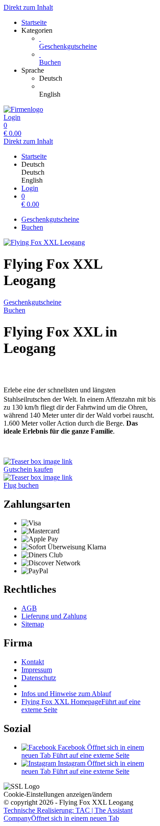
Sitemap (32, 624)
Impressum (36, 669)
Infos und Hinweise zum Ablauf (66, 693)
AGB (29, 608)
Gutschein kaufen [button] (28, 469)
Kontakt (32, 661)
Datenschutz (38, 677)
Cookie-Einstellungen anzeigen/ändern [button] (58, 794)
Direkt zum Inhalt (28, 7)
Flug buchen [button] (21, 485)
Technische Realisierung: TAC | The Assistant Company (68, 814)
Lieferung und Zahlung (54, 616)
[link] (97, 78)
